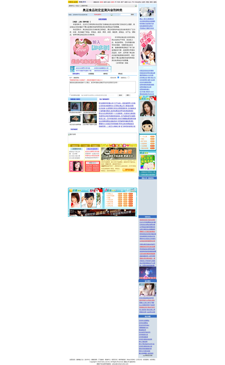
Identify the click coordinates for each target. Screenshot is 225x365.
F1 (155, 77)
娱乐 (109, 2)
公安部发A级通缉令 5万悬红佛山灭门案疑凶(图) (116, 106)
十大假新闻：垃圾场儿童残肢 (124, 113)
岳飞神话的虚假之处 (128, 126)
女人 (129, 2)
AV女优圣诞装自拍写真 (146, 298)
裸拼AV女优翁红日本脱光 (148, 238)
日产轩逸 (142, 91)
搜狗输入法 (79, 359)
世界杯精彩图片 (145, 89)
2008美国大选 (143, 334)
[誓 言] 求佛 (73, 154)
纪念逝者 (102, 108)
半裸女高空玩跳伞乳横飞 (147, 244)
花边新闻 (89, 168)
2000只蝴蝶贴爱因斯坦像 (126, 118)
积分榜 (149, 87)
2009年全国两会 (144, 320)
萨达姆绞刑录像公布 (106, 103)
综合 (77, 6)
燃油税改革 (142, 330)
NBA (149, 77)
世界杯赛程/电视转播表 (147, 84)
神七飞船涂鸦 (143, 341)
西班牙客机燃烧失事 (145, 348)
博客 (147, 2)
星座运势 (89, 166)
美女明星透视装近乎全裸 (147, 263)
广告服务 (101, 359)
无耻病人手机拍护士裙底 (147, 261)
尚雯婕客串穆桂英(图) (125, 121)
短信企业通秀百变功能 (92, 151)
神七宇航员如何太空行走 (146, 344)
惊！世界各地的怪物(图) (147, 265)
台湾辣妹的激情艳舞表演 (147, 227)
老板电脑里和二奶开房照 (147, 256)
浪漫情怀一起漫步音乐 (92, 153)
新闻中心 (72, 6)
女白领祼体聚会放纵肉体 (108, 121)
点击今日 (147, 5)
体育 (105, 2)
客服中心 (108, 359)
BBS (151, 2)
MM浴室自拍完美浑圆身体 (148, 234)
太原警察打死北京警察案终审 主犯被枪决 (121, 108)
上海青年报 (83, 6)
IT (115, 2)
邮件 (143, 2)
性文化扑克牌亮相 (75, 124)
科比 (152, 77)
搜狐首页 (96, 2)
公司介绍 (139, 359)
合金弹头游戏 (151, 312)
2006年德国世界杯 (145, 82)
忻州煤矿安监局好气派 (147, 23)
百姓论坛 (147, 217)
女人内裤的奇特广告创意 (147, 305)
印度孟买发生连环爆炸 (147, 70)
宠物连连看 (142, 312)
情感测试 (89, 170)
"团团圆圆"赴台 (143, 327)
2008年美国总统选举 (145, 339)
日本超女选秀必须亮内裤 (147, 224)
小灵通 (85, 146)
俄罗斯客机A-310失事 (146, 75)
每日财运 (96, 166)
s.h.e (152, 91)
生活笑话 (96, 170)
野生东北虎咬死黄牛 (106, 113)
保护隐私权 (122, 359)
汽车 (118, 2)
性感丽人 (95, 146)
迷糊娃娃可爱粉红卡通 (148, 172)
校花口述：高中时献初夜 (108, 118)
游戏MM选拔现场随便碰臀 (148, 251)
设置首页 (72, 359)
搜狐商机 (151, 178)
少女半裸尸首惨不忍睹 (90, 124)
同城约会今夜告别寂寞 (92, 155)
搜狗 (155, 2)
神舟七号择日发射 (144, 351)
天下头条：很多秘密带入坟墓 (124, 103)
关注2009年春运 (144, 325)
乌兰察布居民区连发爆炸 (147, 21)
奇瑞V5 (148, 91)
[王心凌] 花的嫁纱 (74, 158)
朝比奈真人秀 (151, 309)
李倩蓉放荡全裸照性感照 (147, 249)
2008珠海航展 (143, 337)
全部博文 (152, 359)
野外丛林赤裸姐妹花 (126, 124)
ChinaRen (138, 2)
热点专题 (147, 316)
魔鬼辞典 (96, 168)
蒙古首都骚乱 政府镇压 (146, 353)
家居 (126, 2)
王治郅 (153, 80)
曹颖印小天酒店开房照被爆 (109, 124)
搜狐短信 (75, 146)
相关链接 (74, 129)
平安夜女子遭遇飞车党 (147, 28)
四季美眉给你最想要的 (148, 175)
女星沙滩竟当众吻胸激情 (147, 229)
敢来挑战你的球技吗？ (92, 158)
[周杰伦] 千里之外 (74, 151)
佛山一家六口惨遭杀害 (147, 19)
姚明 (149, 80)
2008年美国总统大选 (145, 346)
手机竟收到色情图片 (75, 112)
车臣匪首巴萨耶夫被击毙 (147, 73)
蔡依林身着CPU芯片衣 (147, 94)
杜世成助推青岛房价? (146, 26)
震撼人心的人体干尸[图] (146, 302)
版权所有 (132, 362)
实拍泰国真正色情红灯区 (147, 236)
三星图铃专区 (76, 149)
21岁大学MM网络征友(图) (148, 222)
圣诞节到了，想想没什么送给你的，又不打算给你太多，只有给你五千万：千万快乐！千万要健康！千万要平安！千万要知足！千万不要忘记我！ (118, 166)
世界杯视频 (143, 87)
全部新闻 (146, 359)
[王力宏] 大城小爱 (74, 156)
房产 (122, 2)
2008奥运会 (143, 77)
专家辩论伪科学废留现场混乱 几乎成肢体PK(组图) (117, 116)
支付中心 (87, 359)
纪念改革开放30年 (144, 332)
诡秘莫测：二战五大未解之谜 (109, 126)
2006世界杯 (143, 80)
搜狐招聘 (94, 359)
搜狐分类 (144, 178)
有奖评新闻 (102, 19)
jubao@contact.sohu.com (120, 364)
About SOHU (131, 359)
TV (133, 2)
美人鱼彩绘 (142, 309)
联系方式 (114, 359)
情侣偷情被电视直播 (89, 112)
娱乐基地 (147, 281)
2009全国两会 (143, 323)
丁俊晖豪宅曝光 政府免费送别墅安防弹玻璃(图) (116, 111)
